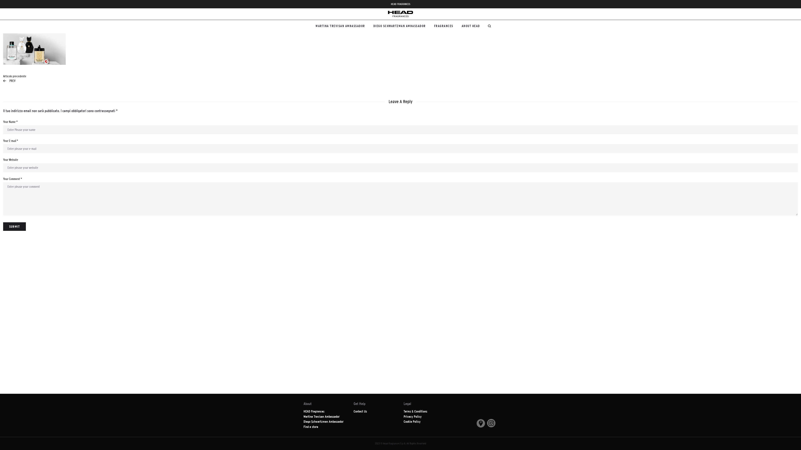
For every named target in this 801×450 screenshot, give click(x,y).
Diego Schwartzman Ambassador (399, 26)
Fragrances (443, 26)
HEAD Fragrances (314, 411)
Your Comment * (12, 179)
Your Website (10, 159)
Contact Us (360, 411)
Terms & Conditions (415, 411)
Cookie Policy (412, 422)
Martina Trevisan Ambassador (340, 26)
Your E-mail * (10, 140)
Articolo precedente (14, 78)
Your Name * (10, 122)
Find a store (311, 427)
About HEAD (471, 26)
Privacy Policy (413, 417)
